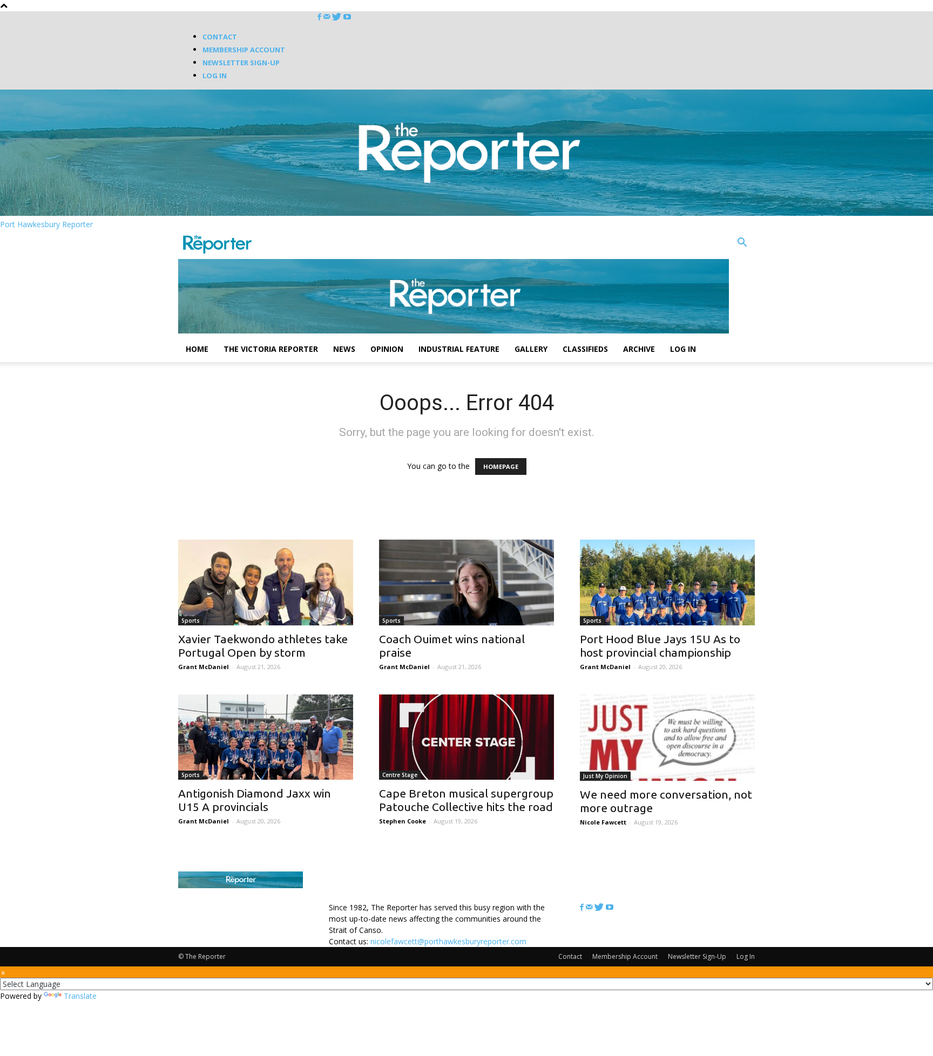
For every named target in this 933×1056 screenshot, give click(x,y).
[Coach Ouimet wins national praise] (466, 582)
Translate (80, 996)
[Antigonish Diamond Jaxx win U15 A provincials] (265, 737)
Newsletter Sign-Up (241, 62)
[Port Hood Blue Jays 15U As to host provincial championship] (667, 582)
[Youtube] (347, 17)
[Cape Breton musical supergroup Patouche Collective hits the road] (466, 737)
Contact (219, 37)
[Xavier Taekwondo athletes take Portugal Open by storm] (265, 582)
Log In (214, 75)
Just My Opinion (605, 776)
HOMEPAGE (500, 466)
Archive (639, 349)
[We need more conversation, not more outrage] (667, 737)
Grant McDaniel (203, 667)
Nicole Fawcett (603, 822)
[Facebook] (320, 17)
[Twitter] (337, 17)
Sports (190, 620)
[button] (742, 244)
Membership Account (243, 49)
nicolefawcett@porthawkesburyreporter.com (448, 941)
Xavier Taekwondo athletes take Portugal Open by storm (263, 645)
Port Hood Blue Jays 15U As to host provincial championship (660, 645)
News (344, 349)
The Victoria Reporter (271, 349)
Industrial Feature (458, 349)
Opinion (386, 349)
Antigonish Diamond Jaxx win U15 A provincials (254, 800)
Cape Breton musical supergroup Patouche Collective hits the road (466, 800)
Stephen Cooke (402, 821)
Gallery (531, 349)
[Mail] (327, 17)
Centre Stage (399, 775)
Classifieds (585, 349)
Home (197, 349)
